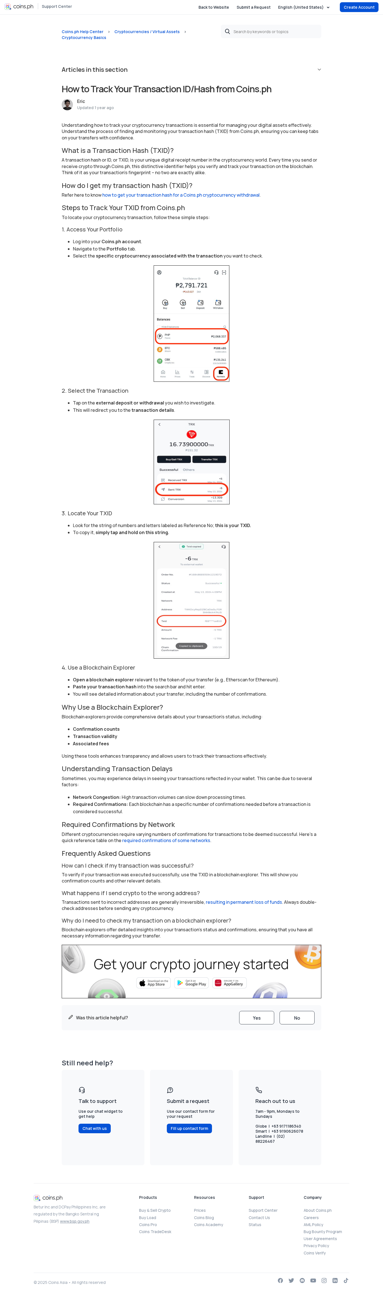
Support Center (57, 6)
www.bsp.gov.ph (74, 1221)
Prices (200, 1210)
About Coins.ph (318, 1210)
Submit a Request (254, 7)
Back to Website (214, 7)
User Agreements (320, 1238)
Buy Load (147, 1217)
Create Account (359, 7)
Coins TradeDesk (155, 1231)
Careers (311, 1217)
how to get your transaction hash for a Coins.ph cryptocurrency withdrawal (181, 195)
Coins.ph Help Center (82, 31)
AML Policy (313, 1224)
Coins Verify (315, 1253)
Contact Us (259, 1217)
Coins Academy (208, 1224)
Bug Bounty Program (323, 1231)
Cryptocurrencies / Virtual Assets (147, 31)
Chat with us (94, 1128)
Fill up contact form (189, 1128)
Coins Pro (148, 1224)
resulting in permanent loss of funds (243, 902)
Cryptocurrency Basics (84, 37)
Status (255, 1224)
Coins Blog (204, 1217)
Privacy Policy (316, 1245)
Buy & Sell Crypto (155, 1210)
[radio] (256, 1017)
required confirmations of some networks (166, 840)
